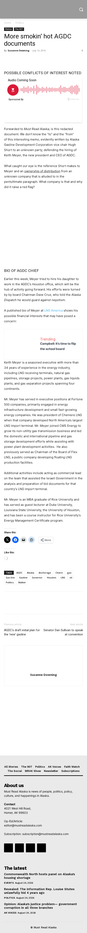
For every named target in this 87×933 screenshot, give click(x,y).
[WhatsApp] (36, 60)
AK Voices (10, 912)
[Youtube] (41, 847)
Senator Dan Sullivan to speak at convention (63, 632)
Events (9, 882)
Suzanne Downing (18, 50)
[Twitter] (17, 60)
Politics (20, 22)
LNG (63, 577)
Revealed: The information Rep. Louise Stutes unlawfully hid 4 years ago (39, 891)
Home (7, 22)
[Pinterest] (27, 60)
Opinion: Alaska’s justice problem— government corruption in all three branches (40, 906)
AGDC (19, 572)
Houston (51, 577)
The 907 (19, 29)
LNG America (54, 310)
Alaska (30, 572)
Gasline (23, 577)
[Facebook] (8, 60)
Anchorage (45, 572)
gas (69, 572)
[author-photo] (43, 669)
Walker (22, 582)
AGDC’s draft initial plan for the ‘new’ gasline (22, 632)
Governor (37, 577)
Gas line (10, 577)
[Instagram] (19, 847)
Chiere (59, 572)
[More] (45, 60)
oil (71, 577)
